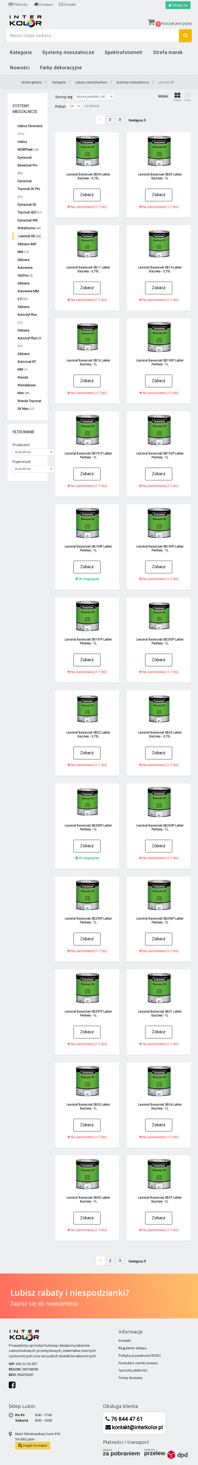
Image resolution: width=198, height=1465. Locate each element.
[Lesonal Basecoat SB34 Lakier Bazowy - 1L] (158, 1081)
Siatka (177, 100)
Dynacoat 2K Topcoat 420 (30, 208)
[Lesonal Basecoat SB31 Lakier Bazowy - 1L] (158, 988)
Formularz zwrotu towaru (138, 1363)
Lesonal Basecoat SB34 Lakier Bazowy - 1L (160, 1106)
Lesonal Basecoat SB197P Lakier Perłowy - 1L (88, 641)
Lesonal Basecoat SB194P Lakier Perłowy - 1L (88, 548)
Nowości (20, 67)
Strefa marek (168, 52)
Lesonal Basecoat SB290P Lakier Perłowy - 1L (88, 827)
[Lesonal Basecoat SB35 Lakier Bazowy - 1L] (87, 1174)
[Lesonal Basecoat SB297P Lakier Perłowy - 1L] (87, 988)
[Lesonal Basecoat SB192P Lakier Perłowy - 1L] (158, 430)
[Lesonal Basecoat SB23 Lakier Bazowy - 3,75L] (158, 709)
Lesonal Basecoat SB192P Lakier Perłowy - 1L (160, 455)
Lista (187, 100)
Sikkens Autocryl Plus (27, 314)
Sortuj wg (63, 96)
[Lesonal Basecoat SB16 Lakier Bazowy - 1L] (87, 337)
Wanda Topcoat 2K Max (29, 405)
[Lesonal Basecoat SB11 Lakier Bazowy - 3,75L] (87, 244)
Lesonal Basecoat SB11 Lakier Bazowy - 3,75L (88, 269)
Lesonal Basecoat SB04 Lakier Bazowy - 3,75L (88, 176)
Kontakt (69, 4)
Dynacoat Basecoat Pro (27, 165)
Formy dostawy (130, 1377)
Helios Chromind (30, 129)
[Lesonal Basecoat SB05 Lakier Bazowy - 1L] (158, 151)
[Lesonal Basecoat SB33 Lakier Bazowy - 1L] (87, 1081)
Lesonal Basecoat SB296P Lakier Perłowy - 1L (160, 920)
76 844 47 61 (126, 1419)
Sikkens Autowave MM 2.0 (28, 291)
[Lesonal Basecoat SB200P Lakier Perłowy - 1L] (158, 616)
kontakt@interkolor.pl (137, 1427)
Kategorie (21, 52)
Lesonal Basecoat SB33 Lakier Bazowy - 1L (88, 1106)
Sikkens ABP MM (27, 248)
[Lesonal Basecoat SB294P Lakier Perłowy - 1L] (158, 802)
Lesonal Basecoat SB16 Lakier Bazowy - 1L (88, 362)
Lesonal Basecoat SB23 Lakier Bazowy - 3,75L (160, 734)
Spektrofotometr (124, 52)
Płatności (20, 4)
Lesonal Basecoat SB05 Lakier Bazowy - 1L (160, 176)
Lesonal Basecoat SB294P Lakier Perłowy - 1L (160, 827)
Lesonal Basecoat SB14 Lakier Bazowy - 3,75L (160, 269)
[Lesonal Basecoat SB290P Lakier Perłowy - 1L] (87, 802)
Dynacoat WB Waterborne (29, 224)
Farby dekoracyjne (61, 67)
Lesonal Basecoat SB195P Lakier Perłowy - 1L (160, 548)
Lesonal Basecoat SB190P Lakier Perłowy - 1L (160, 362)
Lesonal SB (29, 236)
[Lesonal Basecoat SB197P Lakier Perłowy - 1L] (87, 616)
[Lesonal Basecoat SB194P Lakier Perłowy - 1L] (87, 523)
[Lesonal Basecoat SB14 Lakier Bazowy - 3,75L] (158, 244)
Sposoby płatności (133, 1370)
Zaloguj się (179, 5)
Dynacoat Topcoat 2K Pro (29, 188)
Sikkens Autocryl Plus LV (29, 338)
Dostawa (45, 4)
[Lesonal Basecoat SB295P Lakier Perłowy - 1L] (87, 895)
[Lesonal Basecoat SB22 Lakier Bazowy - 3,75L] (87, 709)
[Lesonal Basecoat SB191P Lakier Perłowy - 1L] (87, 430)
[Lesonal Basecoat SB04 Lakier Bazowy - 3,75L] (87, 151)
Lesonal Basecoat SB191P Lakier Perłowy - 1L (88, 455)
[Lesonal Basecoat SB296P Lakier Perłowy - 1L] (158, 895)
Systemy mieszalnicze (68, 52)
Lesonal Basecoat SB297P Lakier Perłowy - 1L (88, 1013)
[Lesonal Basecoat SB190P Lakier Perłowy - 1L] (158, 337)
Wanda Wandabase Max (27, 385)
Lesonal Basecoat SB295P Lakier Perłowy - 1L (88, 920)
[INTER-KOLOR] (25, 21)
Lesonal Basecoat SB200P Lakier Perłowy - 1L (160, 641)
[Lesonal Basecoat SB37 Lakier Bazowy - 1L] (158, 1174)
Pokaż (60, 106)
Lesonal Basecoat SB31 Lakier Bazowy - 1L (160, 1013)
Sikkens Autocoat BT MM (27, 361)
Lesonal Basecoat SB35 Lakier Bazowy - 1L (88, 1199)
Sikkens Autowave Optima (25, 267)
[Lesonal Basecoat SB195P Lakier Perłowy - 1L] (158, 523)
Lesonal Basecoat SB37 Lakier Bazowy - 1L (160, 1199)
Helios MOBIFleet (28, 145)
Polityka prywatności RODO (140, 1355)
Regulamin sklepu (132, 1348)
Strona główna (31, 82)
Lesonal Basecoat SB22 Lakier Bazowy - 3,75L (88, 734)
